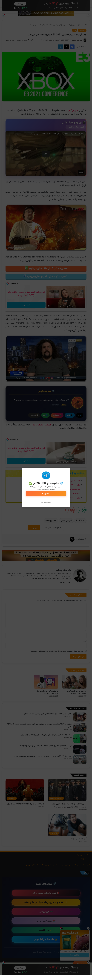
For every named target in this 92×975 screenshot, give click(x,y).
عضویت (46, 493)
